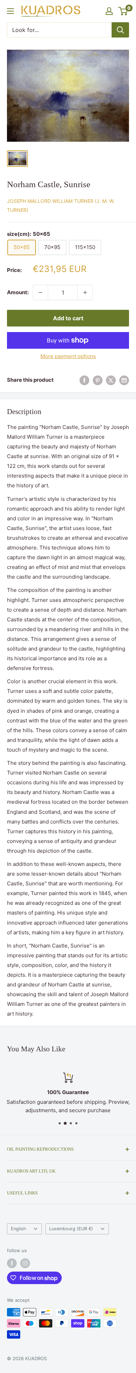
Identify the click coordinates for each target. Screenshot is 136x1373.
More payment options (68, 356)
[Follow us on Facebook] (12, 1263)
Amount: (18, 292)
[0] (123, 11)
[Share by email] (124, 380)
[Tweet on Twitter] (111, 380)
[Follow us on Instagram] (25, 1263)
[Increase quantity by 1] (85, 292)
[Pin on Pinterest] (98, 380)
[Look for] (120, 30)
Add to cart (68, 318)
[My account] (109, 11)
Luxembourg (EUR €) (71, 1228)
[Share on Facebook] (84, 380)
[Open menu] (10, 11)
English (18, 1228)
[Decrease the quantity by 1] (40, 292)
